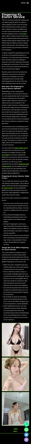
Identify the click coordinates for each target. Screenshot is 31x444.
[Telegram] (26, 434)
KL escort (24, 33)
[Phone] (26, 424)
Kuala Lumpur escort (21, 148)
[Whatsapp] (26, 429)
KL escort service (7, 188)
